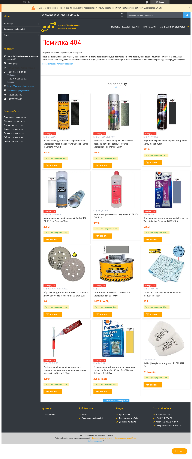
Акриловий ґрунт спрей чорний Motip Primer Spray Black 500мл (166, 142)
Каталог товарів (130, 27)
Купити (53, 165)
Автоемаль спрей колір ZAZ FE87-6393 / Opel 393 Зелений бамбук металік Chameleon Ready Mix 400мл (113, 143)
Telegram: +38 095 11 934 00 (168, 425)
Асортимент (50, 414)
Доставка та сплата (127, 422)
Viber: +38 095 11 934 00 (167, 422)
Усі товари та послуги (115, 400)
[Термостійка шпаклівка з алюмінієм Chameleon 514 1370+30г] (116, 264)
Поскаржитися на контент (102, 438)
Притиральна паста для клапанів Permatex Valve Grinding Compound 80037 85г (166, 220)
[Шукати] (186, 15)
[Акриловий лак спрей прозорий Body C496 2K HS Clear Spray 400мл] (66, 189)
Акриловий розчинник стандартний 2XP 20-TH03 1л (115, 216)
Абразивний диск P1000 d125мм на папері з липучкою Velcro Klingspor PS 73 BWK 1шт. (66, 294)
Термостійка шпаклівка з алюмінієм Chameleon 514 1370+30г (111, 294)
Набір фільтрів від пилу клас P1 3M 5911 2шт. (164, 365)
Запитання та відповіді (14, 29)
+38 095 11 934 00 (164, 418)
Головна (115, 27)
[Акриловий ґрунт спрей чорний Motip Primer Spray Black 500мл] (166, 112)
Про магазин (149, 27)
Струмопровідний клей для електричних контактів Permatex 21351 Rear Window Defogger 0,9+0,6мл (114, 370)
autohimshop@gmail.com (19, 90)
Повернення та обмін (128, 418)
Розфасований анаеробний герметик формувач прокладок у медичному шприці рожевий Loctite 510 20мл (65, 370)
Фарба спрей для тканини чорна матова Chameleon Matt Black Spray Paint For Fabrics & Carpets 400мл (66, 143)
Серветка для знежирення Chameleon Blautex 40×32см (163, 294)
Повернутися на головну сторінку (57, 64)
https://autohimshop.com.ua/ (21, 86)
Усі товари (8, 23)
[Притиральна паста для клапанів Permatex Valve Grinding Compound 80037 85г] (166, 189)
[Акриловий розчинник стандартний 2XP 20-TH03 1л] (116, 189)
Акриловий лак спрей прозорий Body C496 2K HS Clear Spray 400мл (65, 220)
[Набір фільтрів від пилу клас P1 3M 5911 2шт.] (166, 338)
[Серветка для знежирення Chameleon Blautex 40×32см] (166, 264)
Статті (6, 35)
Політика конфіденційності (126, 438)
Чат (182, 451)
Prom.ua (110, 435)
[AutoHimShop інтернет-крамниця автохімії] (48, 26)
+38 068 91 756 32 (164, 414)
